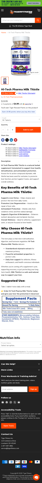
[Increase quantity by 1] (13, 130)
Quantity (4, 125)
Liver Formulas (24, 152)
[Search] (38, 20)
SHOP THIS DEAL (33, 3)
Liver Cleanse (24, 156)
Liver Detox (23, 154)
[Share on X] (7, 140)
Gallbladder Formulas (27, 150)
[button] (21, 104)
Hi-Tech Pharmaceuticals (13, 97)
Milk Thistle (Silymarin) (26, 93)
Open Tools (8, 426)
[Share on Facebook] (2, 140)
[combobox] (18, 20)
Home (3, 33)
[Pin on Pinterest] (15, 140)
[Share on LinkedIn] (11, 140)
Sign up (33, 389)
